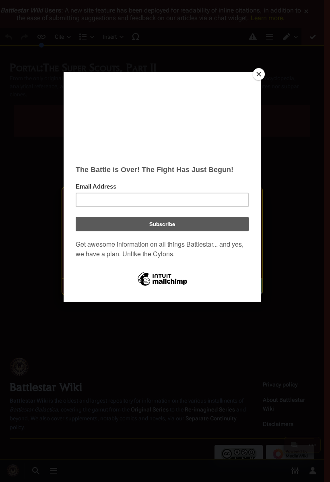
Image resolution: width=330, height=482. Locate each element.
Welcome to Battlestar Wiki (162, 198)
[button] (121, 286)
